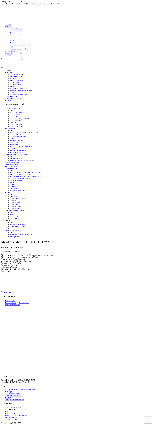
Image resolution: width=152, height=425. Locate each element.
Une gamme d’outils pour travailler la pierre (20, 390)
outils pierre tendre (16, 152)
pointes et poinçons (16, 140)
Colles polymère (15, 208)
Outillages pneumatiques (18, 136)
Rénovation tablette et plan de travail (22, 160)
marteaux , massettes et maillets (21, 146)
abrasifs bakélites (16, 124)
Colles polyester (15, 202)
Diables (12, 184)
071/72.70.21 (10, 301)
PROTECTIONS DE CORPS (20, 174)
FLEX (12, 214)
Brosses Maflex (15, 116)
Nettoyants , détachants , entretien (21, 235)
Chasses (12, 138)
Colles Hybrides (15, 206)
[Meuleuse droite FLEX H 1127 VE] (17, 290)
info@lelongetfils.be (12, 305)
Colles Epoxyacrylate (17, 198)
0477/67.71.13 (24, 303)
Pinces (12, 182)
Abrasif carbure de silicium (19, 118)
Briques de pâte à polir (18, 224)
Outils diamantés (15, 39)
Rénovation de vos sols (13, 396)
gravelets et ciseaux (16, 142)
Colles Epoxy (14, 204)
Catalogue (8, 27)
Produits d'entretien (12, 231)
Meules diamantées (16, 31)
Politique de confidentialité (14, 400)
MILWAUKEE (15, 216)
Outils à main (14, 37)
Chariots (13, 186)
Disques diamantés (16, 29)
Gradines (13, 148)
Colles (12, 47)
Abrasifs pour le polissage (14, 108)
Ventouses (13, 188)
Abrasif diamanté (16, 120)
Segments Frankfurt (17, 112)
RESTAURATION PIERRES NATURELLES (26, 176)
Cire (11, 228)
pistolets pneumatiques (18, 150)
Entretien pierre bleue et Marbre (21, 45)
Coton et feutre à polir (17, 226)
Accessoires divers (16, 43)
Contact (8, 55)
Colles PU (13, 200)
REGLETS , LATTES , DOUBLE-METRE (25, 172)
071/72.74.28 (10, 413)
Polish (12, 41)
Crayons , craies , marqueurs (20, 178)
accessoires (14, 196)
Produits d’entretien (16, 35)
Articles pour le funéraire (18, 190)
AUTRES (13, 218)
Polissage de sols (16, 158)
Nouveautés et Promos (13, 394)
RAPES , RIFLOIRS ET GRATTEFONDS (25, 132)
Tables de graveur (16, 180)
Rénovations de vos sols (13, 53)
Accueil (8, 25)
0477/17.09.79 (10, 303)
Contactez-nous (6, 292)
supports (13, 122)
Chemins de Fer (15, 134)
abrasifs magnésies (16, 126)
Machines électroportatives (19, 49)
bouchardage (14, 144)
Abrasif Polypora (16, 114)
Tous (11, 110)
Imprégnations (15, 237)
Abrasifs (13, 33)
